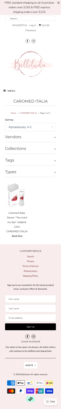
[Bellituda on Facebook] (27, 41)
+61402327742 (19, 25)
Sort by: (9, 119)
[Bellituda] (30, 65)
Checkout (30, 30)
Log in (32, 25)
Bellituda (25, 374)
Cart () (45, 25)
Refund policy (30, 271)
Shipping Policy (30, 275)
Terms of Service (30, 266)
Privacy (30, 261)
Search (30, 256)
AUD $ (29, 365)
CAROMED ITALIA (30, 101)
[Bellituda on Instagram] (33, 41)
